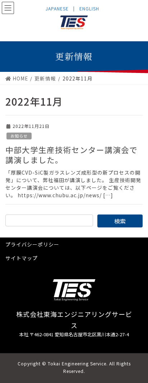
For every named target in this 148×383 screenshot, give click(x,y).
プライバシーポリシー (32, 244)
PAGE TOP (138, 365)
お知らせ (19, 136)
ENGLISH (89, 8)
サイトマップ (21, 258)
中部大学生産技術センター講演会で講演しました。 (71, 154)
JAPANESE (57, 8)
